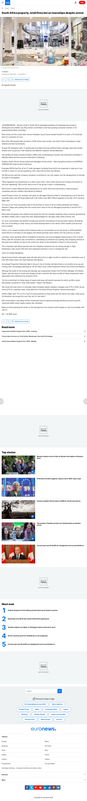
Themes (4, 736)
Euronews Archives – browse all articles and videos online (21, 768)
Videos (47, 759)
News (7, 8)
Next (46, 750)
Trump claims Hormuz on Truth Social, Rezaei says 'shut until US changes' (27, 336)
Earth (3, 750)
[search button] (60, 691)
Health (4, 755)
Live (82, 2)
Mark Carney (45, 719)
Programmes (6, 763)
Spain (37, 709)
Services (5, 774)
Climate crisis (30, 719)
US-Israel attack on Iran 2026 (35, 704)
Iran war (59, 719)
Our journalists (50, 763)
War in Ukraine (57, 704)
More (3, 780)
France (65, 709)
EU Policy (48, 746)
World (12, 8)
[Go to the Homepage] (7, 2)
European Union (51, 709)
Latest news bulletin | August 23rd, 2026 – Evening (19, 331)
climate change (39, 714)
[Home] (2, 8)
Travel (47, 755)
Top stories (8, 452)
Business (5, 746)
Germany (24, 714)
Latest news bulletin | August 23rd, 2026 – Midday (19, 341)
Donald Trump (24, 709)
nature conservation (58, 714)
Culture (4, 759)
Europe (4, 741)
